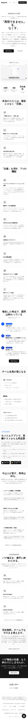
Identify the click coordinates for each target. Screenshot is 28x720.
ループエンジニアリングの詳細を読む (14, 620)
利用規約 (21, 713)
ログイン (15, 2)
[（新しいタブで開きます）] (5, 462)
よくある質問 (21, 706)
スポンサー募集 (12, 706)
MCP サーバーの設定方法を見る (14, 545)
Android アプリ (22, 710)
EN (10, 2)
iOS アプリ (13, 710)
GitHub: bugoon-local (15, 649)
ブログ (5, 706)
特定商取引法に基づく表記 (10, 713)
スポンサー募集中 (14, 688)
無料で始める (22, 2)
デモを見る (19, 51)
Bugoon (4, 2)
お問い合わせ (5, 710)
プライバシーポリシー (14, 716)
